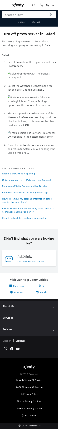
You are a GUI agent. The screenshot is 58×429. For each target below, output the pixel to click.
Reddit (43, 292)
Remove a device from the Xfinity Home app (25, 192)
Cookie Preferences (31, 426)
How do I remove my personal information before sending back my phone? (27, 200)
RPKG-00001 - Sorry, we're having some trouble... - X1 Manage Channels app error (28, 210)
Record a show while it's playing (18, 173)
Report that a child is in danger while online (24, 217)
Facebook (18, 286)
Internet (35, 21)
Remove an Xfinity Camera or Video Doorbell (25, 186)
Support (22, 21)
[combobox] (29, 14)
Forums (18, 292)
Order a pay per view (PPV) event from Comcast (26, 179)
